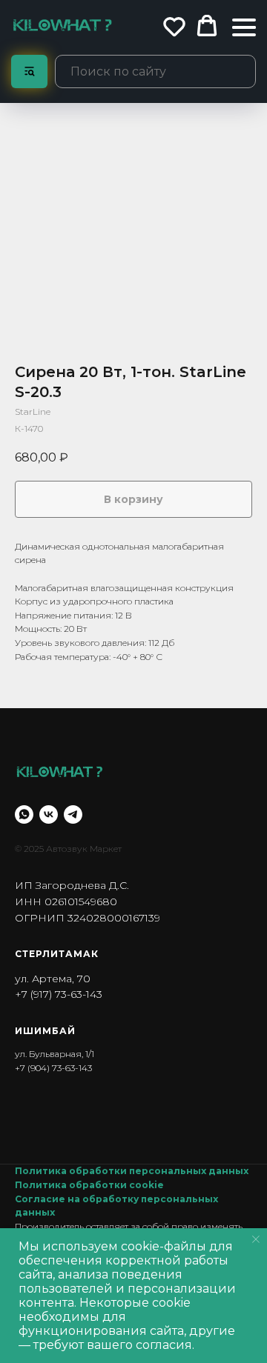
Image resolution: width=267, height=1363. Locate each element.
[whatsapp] (24, 814)
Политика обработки (72, 1184)
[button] (174, 26)
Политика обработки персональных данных (131, 1170)
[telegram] (73, 814)
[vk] (48, 814)
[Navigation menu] (244, 27)
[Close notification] (255, 1239)
